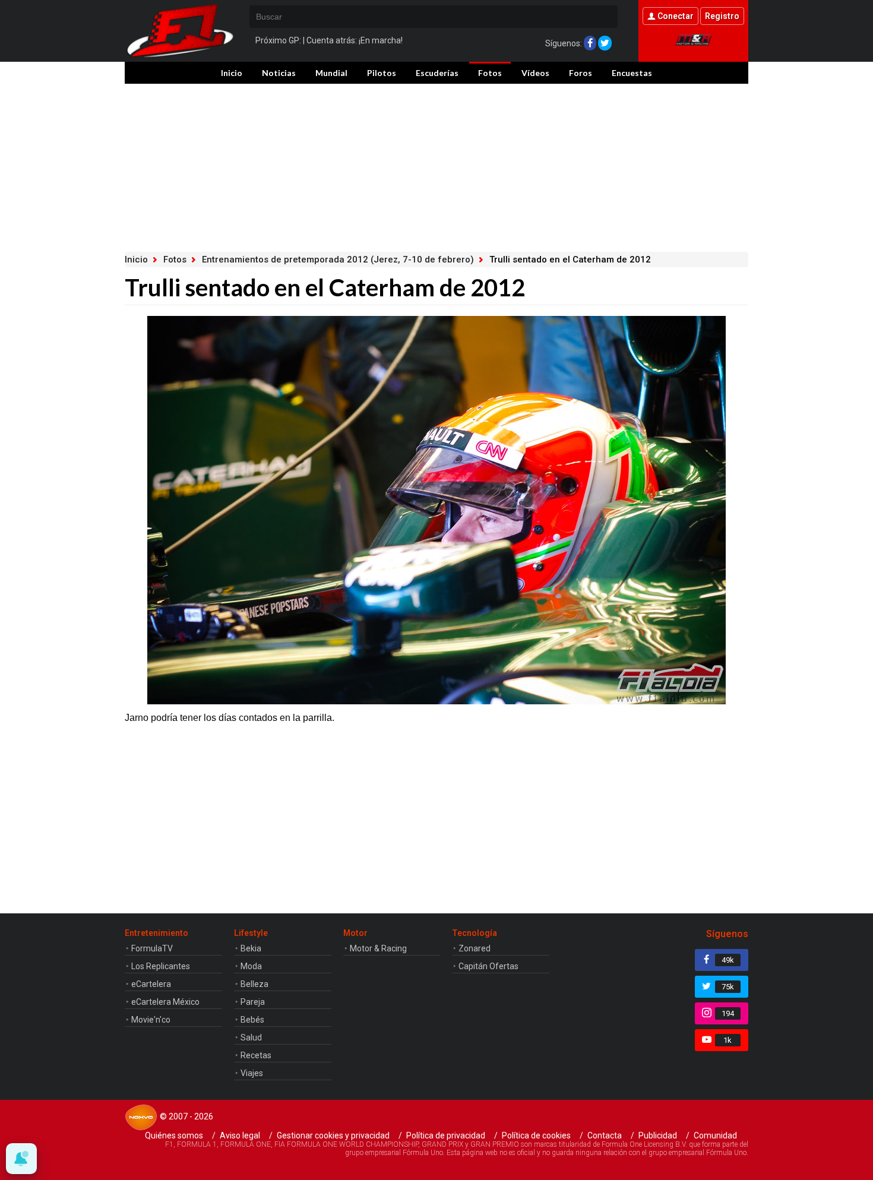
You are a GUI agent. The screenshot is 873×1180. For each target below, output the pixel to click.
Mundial (331, 73)
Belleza (254, 984)
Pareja (253, 1002)
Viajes (252, 1073)
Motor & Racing (378, 948)
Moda (251, 966)
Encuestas (632, 73)
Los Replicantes (160, 966)
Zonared (474, 948)
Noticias (279, 73)
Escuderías (437, 73)
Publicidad (657, 1135)
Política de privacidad (445, 1135)
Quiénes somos (174, 1135)
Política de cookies (536, 1135)
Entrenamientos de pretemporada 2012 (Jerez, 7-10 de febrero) (338, 259)
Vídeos (535, 73)
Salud (251, 1037)
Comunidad (715, 1135)
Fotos (490, 73)
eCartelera (151, 984)
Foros (580, 73)
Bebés (252, 1019)
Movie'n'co (150, 1019)
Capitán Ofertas (488, 966)
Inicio (231, 73)
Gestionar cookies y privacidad (333, 1135)
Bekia (251, 948)
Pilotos (381, 73)
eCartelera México (165, 1002)
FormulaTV (152, 948)
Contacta (604, 1135)
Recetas (256, 1055)
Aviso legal (240, 1135)
